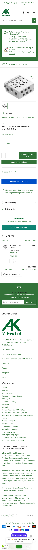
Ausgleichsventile (8, 506)
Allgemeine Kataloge (9, 402)
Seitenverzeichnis (8, 432)
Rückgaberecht (7, 424)
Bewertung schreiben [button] (19, 227)
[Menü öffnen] (34, 12)
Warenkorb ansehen (10, 274)
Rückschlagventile (22, 498)
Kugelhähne (7, 495)
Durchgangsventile (9, 501)
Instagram (5, 373)
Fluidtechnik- (6, 461)
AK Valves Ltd (14, 523)
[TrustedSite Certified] (8, 546)
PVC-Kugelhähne (8, 399)
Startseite (5, 63)
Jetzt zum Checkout (19, 162)
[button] (6, 172)
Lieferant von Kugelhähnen (12, 396)
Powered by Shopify (27, 523)
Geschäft (5, 407)
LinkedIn (5, 377)
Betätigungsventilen (16, 458)
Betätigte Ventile (8, 393)
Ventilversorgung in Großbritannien (15, 438)
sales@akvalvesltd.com (16, 38)
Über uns (5, 390)
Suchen (4, 388)
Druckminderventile (27, 503)
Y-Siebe (20, 501)
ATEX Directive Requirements (13, 440)
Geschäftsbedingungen (10, 429)
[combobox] (19, 20)
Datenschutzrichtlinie (10, 421)
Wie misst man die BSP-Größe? (13, 410)
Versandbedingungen (10, 426)
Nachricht (5, 404)
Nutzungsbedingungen (10, 435)
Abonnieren (30, 302)
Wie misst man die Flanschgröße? (14, 413)
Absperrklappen (8, 498)
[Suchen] (34, 20)
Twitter (4, 368)
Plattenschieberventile (10, 503)
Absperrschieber (19, 495)
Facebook (5, 363)
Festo (3, 123)
